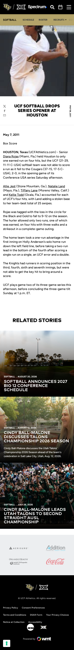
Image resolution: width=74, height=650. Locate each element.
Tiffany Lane (29, 190)
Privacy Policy (10, 607)
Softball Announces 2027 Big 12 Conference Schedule (35, 386)
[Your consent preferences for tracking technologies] (6, 643)
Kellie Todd (16, 195)
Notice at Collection (13, 622)
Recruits (59, 20)
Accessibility (35, 622)
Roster (43, 20)
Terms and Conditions (14, 615)
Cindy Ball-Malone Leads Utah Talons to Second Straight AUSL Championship (35, 516)
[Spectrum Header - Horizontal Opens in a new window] (37, 7)
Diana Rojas (11, 156)
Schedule (28, 20)
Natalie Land (56, 186)
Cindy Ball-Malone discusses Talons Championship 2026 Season (36, 437)
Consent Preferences (33, 607)
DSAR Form (36, 615)
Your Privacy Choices (57, 615)
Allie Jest (9, 186)
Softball (9, 376)
